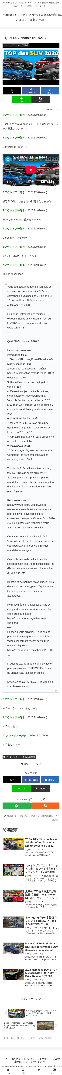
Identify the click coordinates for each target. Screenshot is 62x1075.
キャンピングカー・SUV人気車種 (20, 757)
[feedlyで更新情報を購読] (17, 806)
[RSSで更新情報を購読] (45, 806)
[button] (40, 99)
